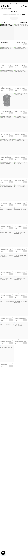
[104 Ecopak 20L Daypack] (7, 124)
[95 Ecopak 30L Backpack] (7, 261)
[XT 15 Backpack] (21, 55)
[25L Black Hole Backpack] (7, 215)
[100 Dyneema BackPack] (21, 147)
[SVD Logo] (6, 6)
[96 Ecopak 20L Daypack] (21, 238)
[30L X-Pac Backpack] (21, 330)
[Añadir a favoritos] (12, 41)
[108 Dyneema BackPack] (21, 124)
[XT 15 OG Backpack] (7, 101)
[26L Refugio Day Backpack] (21, 78)
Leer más (23, 14)
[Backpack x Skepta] (7, 238)
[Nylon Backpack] (21, 170)
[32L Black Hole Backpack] (7, 307)
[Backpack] (7, 32)
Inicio (2, 8)
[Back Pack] (21, 101)
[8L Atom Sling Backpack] (21, 32)
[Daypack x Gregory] (7, 170)
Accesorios (5, 8)
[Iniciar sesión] (23, 6)
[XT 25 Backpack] (7, 55)
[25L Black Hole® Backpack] (7, 78)
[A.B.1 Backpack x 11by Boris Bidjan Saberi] (7, 193)
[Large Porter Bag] (7, 147)
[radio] (2, 22)
